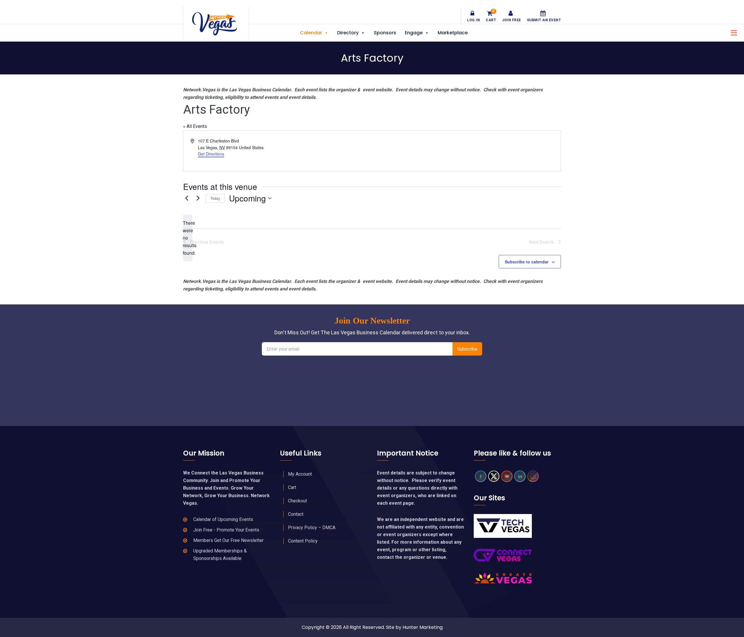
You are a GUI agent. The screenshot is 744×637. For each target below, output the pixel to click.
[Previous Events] (186, 198)
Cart (491, 16)
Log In (473, 20)
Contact (295, 514)
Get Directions (211, 154)
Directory (348, 32)
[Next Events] (197, 198)
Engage (414, 32)
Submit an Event (544, 20)
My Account (300, 474)
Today (215, 198)
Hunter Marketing (423, 627)
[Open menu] (732, 32)
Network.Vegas (216, 23)
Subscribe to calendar (526, 262)
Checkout (297, 501)
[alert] (187, 238)
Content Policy (303, 541)
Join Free (511, 20)
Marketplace (453, 32)
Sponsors (385, 32)
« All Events (195, 126)
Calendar (311, 32)
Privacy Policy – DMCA (311, 527)
